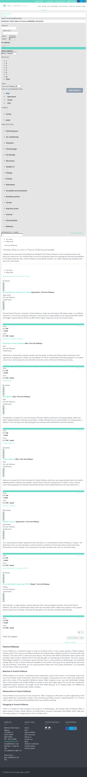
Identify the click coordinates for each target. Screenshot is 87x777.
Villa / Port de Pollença (33, 343)
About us (72, 6)
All (8, 93)
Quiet (8, 120)
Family (8, 114)
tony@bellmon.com (11, 744)
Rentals (44, 6)
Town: (3, 83)
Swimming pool (12, 131)
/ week (5, 331)
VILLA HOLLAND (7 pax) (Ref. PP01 (15, 568)
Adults (3, 36)
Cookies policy (30, 746)
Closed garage (11, 149)
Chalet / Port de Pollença (39, 584)
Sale (48, 6)
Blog (84, 6)
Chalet (9, 100)
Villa (9, 103)
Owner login (39, 1)
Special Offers (54, 6)
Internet (9, 214)
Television (10, 143)
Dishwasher (10, 185)
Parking (9, 179)
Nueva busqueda (76, 233)
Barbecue (9, 226)
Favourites (50, 1)
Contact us (79, 6)
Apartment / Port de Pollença (42, 292)
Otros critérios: (7, 51)
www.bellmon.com (11, 741)
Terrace (9, 202)
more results (73, 638)
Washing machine (13, 196)
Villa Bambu (7, 381)
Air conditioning (12, 137)
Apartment (11, 97)
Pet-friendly (10, 155)
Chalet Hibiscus (8, 443)
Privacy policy (30, 748)
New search (75, 90)
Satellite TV (10, 167)
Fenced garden (11, 220)
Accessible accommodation (16, 191)
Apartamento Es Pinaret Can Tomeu (16, 276)
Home (39, 6)
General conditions (32, 744)
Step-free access (12, 208)
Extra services (30, 735)
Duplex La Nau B (9, 506)
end (81, 638)
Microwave (10, 161)
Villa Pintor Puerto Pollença (13, 339)
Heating (9, 173)
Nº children (5, 42)
